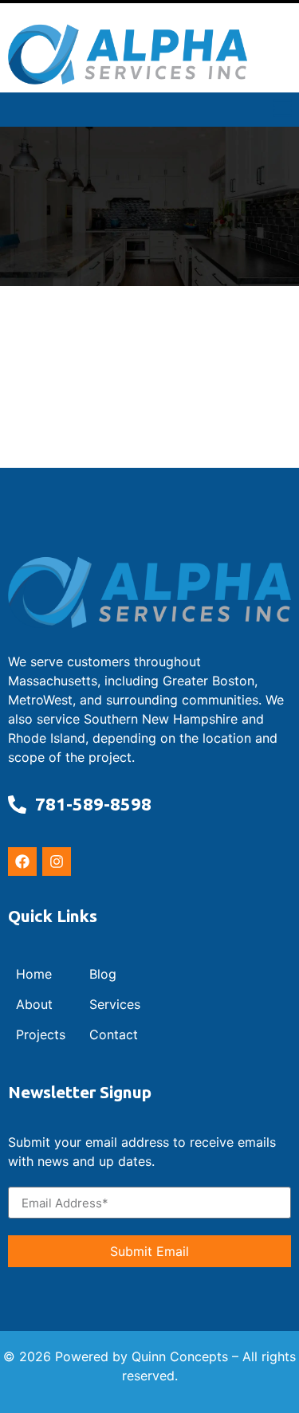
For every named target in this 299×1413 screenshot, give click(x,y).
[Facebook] (22, 861)
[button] (283, 109)
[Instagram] (56, 861)
